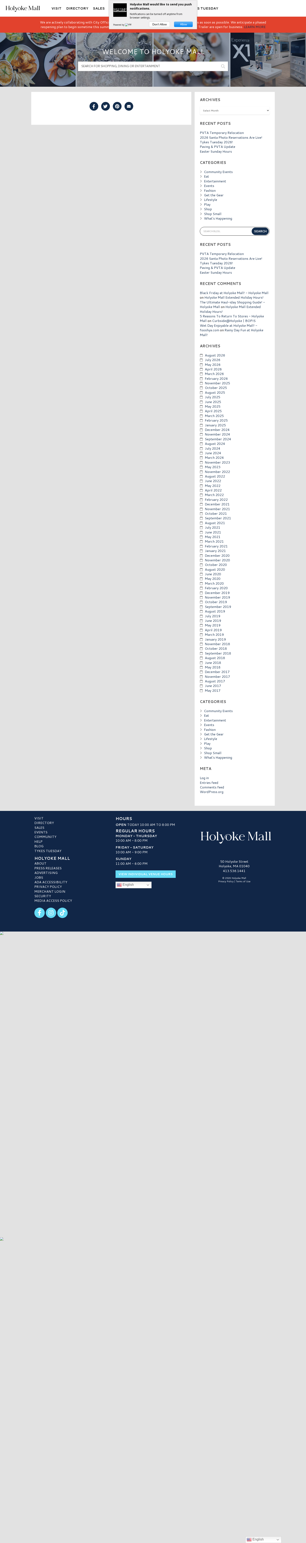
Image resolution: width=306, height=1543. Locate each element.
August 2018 (215, 657)
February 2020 (216, 587)
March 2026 (214, 373)
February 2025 (216, 420)
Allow (183, 24)
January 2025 (215, 425)
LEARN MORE (255, 26)
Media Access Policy (53, 900)
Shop (208, 209)
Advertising (46, 872)
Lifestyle (210, 199)
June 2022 (213, 480)
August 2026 (215, 355)
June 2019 (213, 620)
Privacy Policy (48, 886)
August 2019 (215, 611)
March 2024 (214, 457)
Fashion (210, 190)
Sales (39, 827)
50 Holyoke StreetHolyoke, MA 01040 (234, 863)
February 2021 (216, 546)
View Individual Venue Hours (145, 874)
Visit (39, 818)
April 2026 (213, 369)
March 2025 (214, 415)
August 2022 (215, 476)
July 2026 (212, 359)
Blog (39, 846)
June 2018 (213, 662)
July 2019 (212, 616)
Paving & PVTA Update (217, 146)
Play (207, 204)
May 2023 (212, 466)
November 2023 (217, 462)
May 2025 (212, 406)
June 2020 (213, 574)
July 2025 (212, 397)
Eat (206, 176)
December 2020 (217, 555)
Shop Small (212, 213)
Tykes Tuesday (47, 850)
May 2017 (212, 690)
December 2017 (217, 671)
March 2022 (214, 494)
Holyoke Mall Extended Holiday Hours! (234, 297)
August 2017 (215, 681)
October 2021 (216, 513)
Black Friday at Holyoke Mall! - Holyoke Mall (234, 292)
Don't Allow (159, 24)
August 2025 (215, 392)
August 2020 (215, 569)
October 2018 (216, 648)
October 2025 (216, 387)
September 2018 (218, 653)
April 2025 (213, 410)
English (128, 884)
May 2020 (212, 578)
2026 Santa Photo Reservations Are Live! (231, 137)
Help (38, 841)
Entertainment (215, 181)
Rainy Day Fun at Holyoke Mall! (231, 332)
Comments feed (212, 787)
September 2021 (218, 518)
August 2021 (215, 522)
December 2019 (217, 592)
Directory (44, 822)
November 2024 (217, 434)
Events (209, 185)
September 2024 (218, 439)
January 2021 (215, 550)
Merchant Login (49, 891)
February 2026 (216, 378)
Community (45, 836)
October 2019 (216, 601)
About (40, 863)
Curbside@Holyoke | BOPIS (234, 320)
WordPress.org (211, 791)
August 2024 (215, 443)
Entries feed (209, 782)
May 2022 (212, 485)
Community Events (218, 171)
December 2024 (217, 429)
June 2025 (213, 401)
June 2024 (213, 452)
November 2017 (217, 676)
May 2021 (212, 536)
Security (42, 895)
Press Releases (48, 868)
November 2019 (217, 597)
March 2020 (214, 583)
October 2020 (216, 564)
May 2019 (212, 625)
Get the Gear (214, 195)
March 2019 (214, 634)
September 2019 (218, 606)
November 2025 (217, 383)
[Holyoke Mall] (234, 836)
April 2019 (213, 629)
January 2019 (215, 639)
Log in (204, 777)
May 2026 (212, 364)
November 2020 (217, 560)
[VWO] (129, 24)
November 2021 (217, 508)
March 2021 (214, 541)
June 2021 (213, 532)
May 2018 (212, 667)
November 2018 (217, 643)
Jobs (38, 877)
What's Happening (218, 218)
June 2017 (213, 685)
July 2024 (212, 448)
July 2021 (212, 527)
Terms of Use (243, 881)
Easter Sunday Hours (216, 151)
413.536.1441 (234, 871)
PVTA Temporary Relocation (222, 132)
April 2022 (213, 490)
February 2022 (216, 499)
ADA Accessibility (50, 882)
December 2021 (217, 504)
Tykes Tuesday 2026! (216, 142)
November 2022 (217, 471)
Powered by (119, 24)
